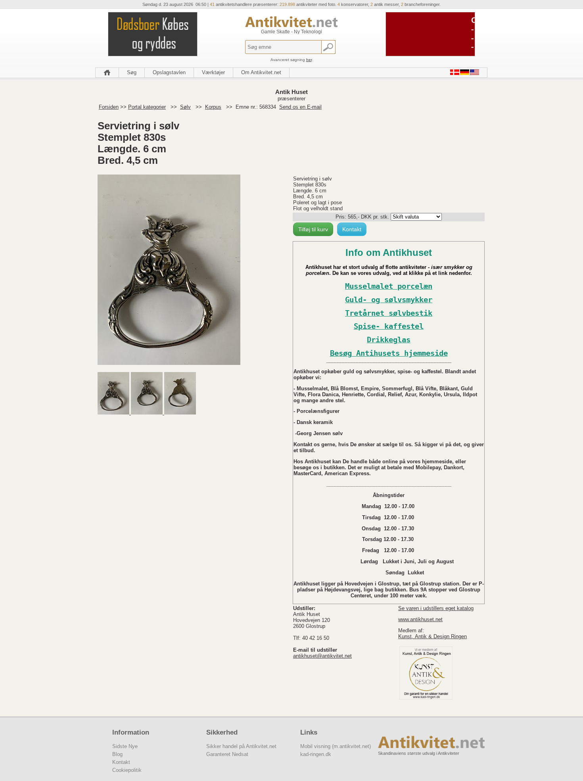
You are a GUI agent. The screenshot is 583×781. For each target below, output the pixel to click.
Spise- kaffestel (389, 326)
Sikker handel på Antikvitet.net (241, 746)
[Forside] (107, 72)
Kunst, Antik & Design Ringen (432, 636)
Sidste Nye (125, 746)
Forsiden (109, 107)
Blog (117, 754)
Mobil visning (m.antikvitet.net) (335, 746)
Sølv (185, 107)
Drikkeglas (388, 340)
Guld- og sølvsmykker (388, 300)
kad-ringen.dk (315, 754)
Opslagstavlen (169, 72)
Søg (131, 72)
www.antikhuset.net (420, 619)
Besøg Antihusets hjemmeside (389, 353)
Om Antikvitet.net (261, 72)
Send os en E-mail (300, 107)
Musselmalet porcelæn (388, 286)
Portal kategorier (147, 107)
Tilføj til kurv (313, 229)
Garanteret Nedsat (227, 754)
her (309, 60)
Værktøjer (213, 72)
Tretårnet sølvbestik (388, 313)
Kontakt (351, 229)
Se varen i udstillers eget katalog (436, 608)
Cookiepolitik (127, 770)
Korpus (213, 107)
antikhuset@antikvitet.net (322, 656)
